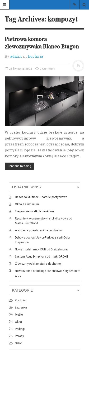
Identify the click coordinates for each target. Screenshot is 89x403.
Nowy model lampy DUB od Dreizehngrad (42, 249)
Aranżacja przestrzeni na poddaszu (38, 230)
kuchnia (35, 56)
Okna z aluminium (27, 204)
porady (19, 336)
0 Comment (47, 68)
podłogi (20, 329)
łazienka (21, 307)
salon (18, 343)
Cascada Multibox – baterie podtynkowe (41, 197)
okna (18, 321)
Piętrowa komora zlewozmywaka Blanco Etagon (42, 42)
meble (19, 314)
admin (16, 56)
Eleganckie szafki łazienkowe (34, 211)
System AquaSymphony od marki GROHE (41, 256)
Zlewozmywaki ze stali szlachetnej (38, 263)
